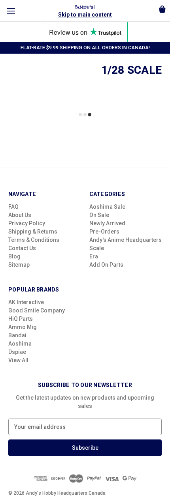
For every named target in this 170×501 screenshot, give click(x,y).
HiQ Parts (20, 319)
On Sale (99, 215)
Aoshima (20, 343)
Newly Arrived (107, 223)
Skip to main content (85, 14)
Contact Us (22, 248)
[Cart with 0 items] (162, 10)
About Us (19, 215)
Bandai (17, 335)
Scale (96, 248)
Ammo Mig (22, 327)
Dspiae (17, 352)
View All (18, 360)
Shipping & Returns (32, 231)
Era (93, 256)
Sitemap (19, 265)
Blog (14, 256)
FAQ (13, 207)
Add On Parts (106, 265)
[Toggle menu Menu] (11, 11)
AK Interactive (26, 302)
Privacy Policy (26, 223)
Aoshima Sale (107, 207)
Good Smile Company (36, 310)
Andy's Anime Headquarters (125, 240)
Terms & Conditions (33, 240)
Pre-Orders (104, 231)
